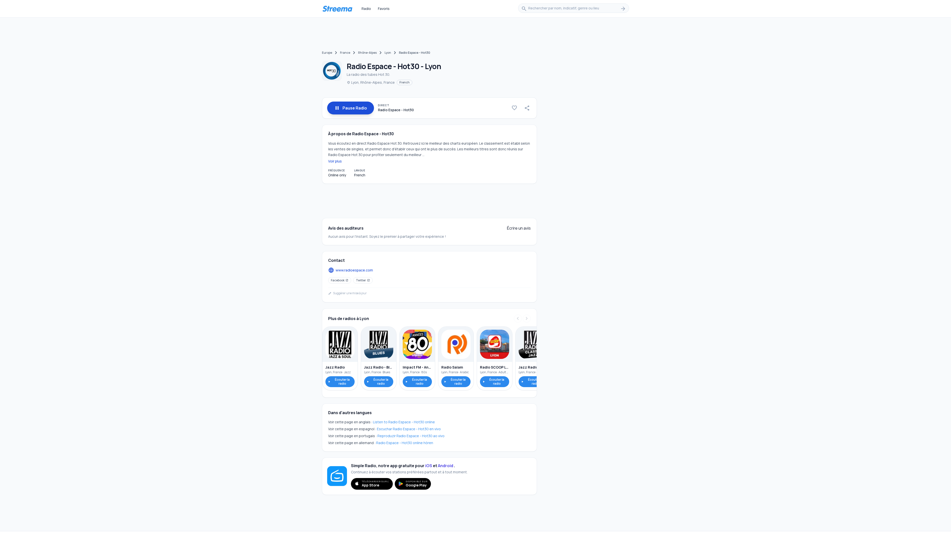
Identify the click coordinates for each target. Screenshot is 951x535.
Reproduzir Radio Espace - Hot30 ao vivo (411, 435)
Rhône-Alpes (367, 53)
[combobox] (573, 8)
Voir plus (335, 161)
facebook (339, 280)
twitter (363, 280)
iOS (428, 465)
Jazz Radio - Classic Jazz (533, 367)
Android (445, 465)
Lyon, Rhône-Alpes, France (371, 82)
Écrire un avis (519, 228)
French (404, 82)
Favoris (384, 8)
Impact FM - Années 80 (417, 367)
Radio (366, 8)
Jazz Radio (335, 367)
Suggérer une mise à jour (347, 293)
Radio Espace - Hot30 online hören (404, 442)
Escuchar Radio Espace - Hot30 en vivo (409, 429)
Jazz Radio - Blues (378, 367)
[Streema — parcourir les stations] (337, 8)
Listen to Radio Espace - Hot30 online (404, 422)
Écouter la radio (338, 381)
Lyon (388, 53)
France (345, 53)
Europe (327, 53)
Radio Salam (452, 367)
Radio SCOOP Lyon (494, 367)
